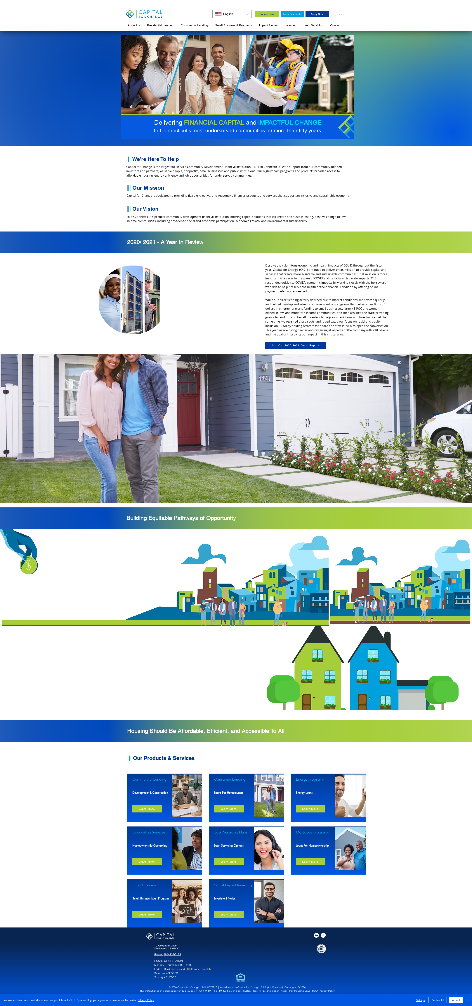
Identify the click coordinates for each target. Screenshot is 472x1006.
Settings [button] (420, 1000)
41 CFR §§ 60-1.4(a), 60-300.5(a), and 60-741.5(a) (223, 990)
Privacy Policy (146, 1000)
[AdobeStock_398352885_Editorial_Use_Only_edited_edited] (316, 935)
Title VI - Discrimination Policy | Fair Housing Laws (281, 990)
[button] (234, 23)
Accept (456, 1000)
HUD (315, 990)
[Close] (467, 1000)
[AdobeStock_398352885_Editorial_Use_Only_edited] (323, 935)
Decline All (437, 1000)
